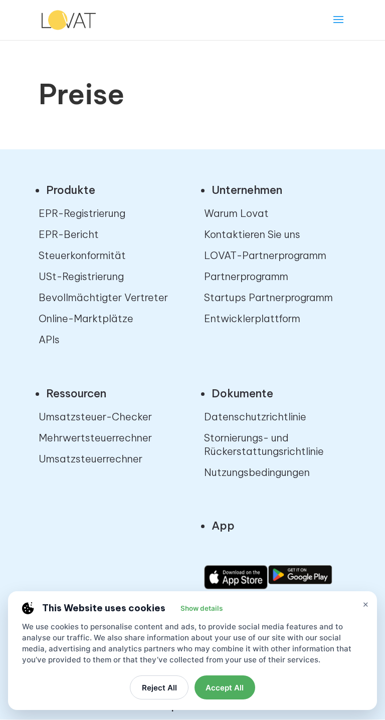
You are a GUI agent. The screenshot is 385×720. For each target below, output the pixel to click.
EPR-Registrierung (82, 213)
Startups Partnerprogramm (268, 297)
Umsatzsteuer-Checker (95, 416)
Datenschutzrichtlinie (255, 416)
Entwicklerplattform (252, 318)
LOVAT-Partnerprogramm (265, 255)
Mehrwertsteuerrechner (95, 437)
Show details (201, 608)
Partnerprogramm (246, 276)
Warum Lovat (236, 213)
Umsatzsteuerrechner (90, 458)
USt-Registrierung (81, 276)
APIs (49, 339)
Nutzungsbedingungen (257, 472)
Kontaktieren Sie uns (252, 234)
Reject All (159, 687)
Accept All (225, 687)
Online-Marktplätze (86, 318)
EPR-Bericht (69, 234)
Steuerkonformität (82, 255)
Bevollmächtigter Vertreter (103, 297)
